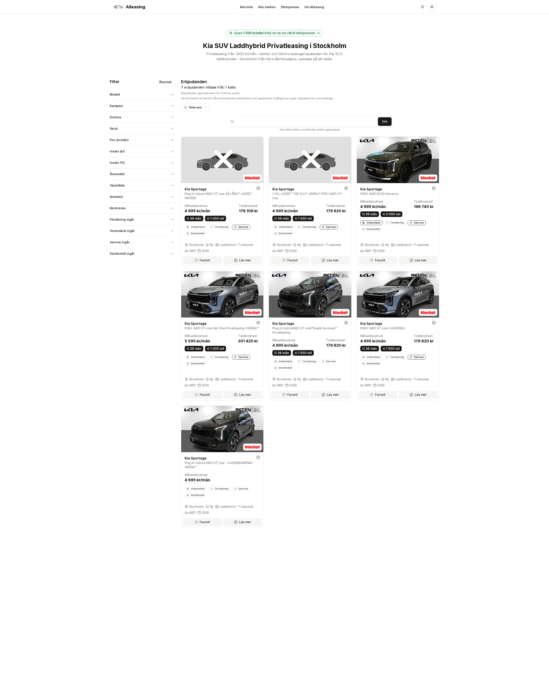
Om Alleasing (314, 7)
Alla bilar (246, 7)
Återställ (165, 82)
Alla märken (267, 7)
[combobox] (195, 107)
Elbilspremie (290, 7)
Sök (385, 121)
